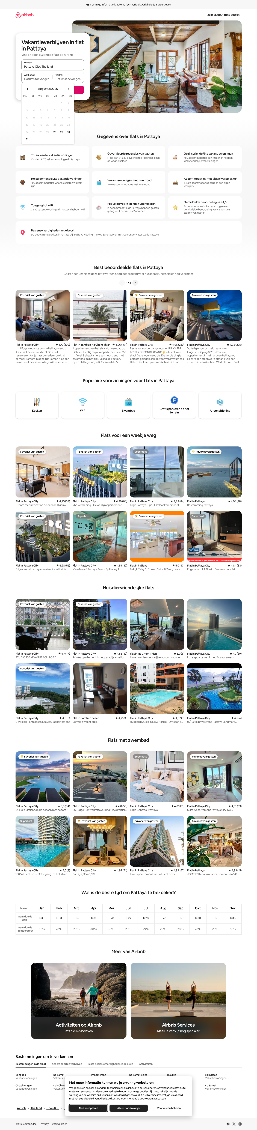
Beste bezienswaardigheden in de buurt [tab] (110, 1064)
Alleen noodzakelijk (128, 1108)
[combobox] (52, 66)
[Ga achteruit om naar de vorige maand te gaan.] (27, 89)
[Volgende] (135, 283)
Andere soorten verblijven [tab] (67, 1064)
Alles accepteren (88, 1108)
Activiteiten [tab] (146, 1064)
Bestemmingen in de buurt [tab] (31, 1064)
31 (27, 139)
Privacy (44, 1124)
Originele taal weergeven (156, 4)
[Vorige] (122, 283)
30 (68, 132)
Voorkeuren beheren (169, 1108)
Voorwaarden (59, 1124)
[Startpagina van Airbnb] (25, 14)
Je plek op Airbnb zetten (223, 15)
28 (54, 132)
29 (61, 132)
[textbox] (37, 79)
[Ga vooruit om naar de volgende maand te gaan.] (68, 89)
